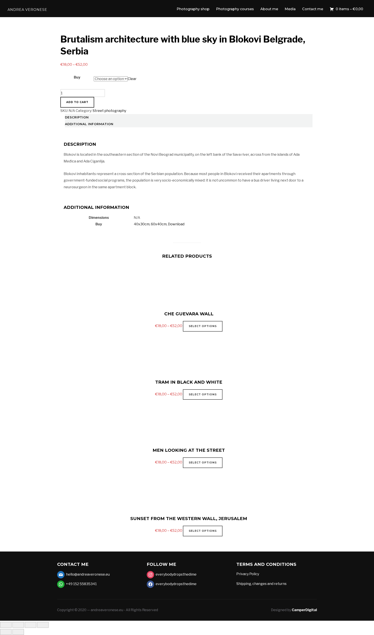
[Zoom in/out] (6, 625)
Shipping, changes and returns (261, 584)
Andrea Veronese (27, 10)
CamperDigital (304, 610)
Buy (77, 77)
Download (176, 224)
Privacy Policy (247, 574)
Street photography (109, 111)
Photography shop (193, 9)
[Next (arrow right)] (18, 632)
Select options (203, 326)
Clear (132, 79)
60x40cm (159, 224)
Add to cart (77, 102)
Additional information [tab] (89, 124)
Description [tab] (77, 117)
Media (290, 9)
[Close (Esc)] (43, 625)
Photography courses (235, 9)
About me (269, 9)
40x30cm (142, 224)
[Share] (30, 625)
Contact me (312, 9)
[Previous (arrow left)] (6, 632)
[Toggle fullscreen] (18, 625)
